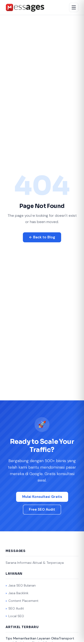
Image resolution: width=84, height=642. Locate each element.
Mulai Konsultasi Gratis (42, 496)
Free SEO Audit (42, 509)
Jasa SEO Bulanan (22, 585)
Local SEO (16, 616)
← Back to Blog (42, 237)
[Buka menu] (73, 7)
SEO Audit (16, 608)
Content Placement (23, 601)
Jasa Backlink (18, 593)
